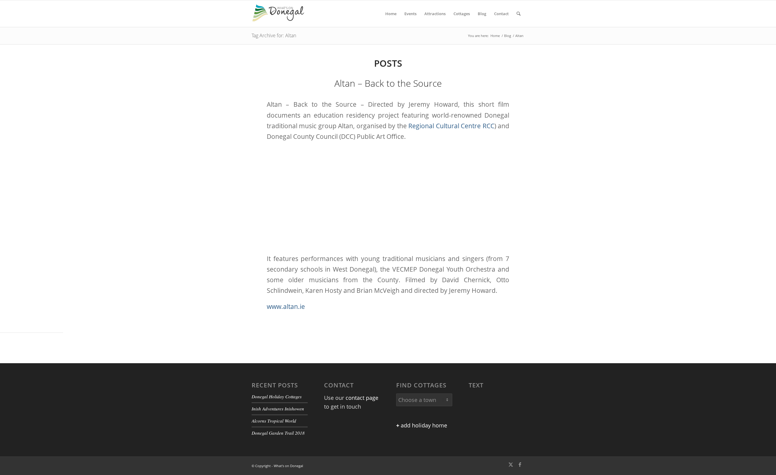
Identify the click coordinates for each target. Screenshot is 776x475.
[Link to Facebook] (519, 464)
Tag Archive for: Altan (274, 35)
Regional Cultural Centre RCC (451, 126)
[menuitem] (390, 13)
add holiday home (421, 425)
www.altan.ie (286, 306)
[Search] (518, 13)
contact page (362, 397)
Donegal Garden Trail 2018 (278, 433)
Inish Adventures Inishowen (278, 409)
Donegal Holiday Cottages (277, 396)
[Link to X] (510, 464)
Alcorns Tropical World (274, 421)
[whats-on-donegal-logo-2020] (281, 13)
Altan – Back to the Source (388, 83)
